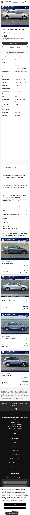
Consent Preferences (12, 513)
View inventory (15, 438)
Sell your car (15, 450)
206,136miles (24, 303)
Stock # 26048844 (6, 373)
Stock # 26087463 (6, 261)
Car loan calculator (15, 458)
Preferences (15, 511)
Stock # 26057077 (6, 299)
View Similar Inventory (15, 47)
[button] (20, 2)
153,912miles (24, 265)
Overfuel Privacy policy (15, 462)
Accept (15, 504)
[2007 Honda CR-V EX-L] (15, 361)
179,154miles (24, 377)
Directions (15, 446)
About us (15, 442)
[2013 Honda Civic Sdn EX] (15, 249)
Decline (15, 508)
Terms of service (15, 466)
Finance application (15, 454)
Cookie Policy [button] (14, 498)
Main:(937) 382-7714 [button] (16, 424)
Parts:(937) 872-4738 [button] (16, 428)
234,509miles (24, 340)
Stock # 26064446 (6, 336)
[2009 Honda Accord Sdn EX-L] (15, 286)
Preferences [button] (20, 500)
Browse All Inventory (15, 43)
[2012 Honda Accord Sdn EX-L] (15, 323)
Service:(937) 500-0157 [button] (16, 426)
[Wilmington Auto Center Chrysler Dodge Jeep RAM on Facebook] (15, 409)
